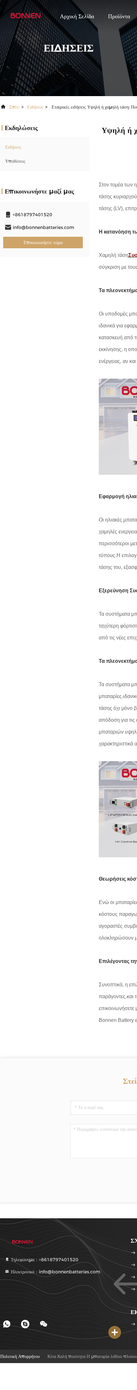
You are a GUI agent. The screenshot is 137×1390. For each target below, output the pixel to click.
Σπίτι (14, 107)
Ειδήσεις (35, 107)
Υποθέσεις (15, 161)
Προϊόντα (119, 16)
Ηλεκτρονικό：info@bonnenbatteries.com (55, 1272)
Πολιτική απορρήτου (20, 1356)
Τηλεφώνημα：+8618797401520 (44, 1260)
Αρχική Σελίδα (77, 16)
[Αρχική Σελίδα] (25, 16)
